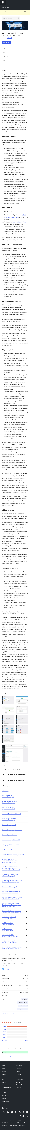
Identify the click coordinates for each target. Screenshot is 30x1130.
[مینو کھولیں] (27, 2)
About (3, 1066)
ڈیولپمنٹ (6, 60)
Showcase (19, 1066)
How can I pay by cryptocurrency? (12, 830)
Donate (19, 1085)
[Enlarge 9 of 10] (12, 737)
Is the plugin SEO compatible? (10, 845)
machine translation (23, 1005)
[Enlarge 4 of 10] (26, 708)
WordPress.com (7, 1093)
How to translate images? (9, 887)
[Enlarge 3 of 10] (12, 708)
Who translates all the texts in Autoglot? (8, 796)
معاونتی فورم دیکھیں (9, 1056)
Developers (5, 1085)
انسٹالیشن (6, 56)
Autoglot (9, 38)
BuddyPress (6, 1101)
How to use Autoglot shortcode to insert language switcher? (11, 892)
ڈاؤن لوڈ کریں (6, 42)
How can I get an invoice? (9, 835)
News (3, 1068)
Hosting (4, 1071)
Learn (3, 1079)
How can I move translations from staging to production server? (12, 947)
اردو (7, 1108)
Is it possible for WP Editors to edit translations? (10, 935)
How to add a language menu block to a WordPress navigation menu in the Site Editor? (11, 905)
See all (26, 1040)
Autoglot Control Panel (19, 222)
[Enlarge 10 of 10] (26, 746)
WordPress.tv (6, 1087)
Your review (5, 1040)
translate (26, 1008)
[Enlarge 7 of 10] (12, 727)
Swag (18, 1087)
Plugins (18, 1071)
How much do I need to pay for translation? (8, 808)
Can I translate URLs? (8, 850)
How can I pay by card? (9, 825)
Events (18, 1082)
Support (4, 1082)
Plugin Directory (6, 7)
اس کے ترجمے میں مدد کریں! (15, 12)
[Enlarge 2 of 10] (26, 698)
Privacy (4, 1074)
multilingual (19, 1008)
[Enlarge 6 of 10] (26, 717)
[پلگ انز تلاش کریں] (18, 18)
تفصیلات (5, 48)
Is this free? (5, 791)
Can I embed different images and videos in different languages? (12, 881)
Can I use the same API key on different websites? (9, 941)
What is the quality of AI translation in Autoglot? (9, 917)
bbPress (5, 1098)
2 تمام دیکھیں (24, 995)
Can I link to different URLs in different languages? (10, 875)
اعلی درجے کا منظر (8, 1013)
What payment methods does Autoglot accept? (9, 819)
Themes (18, 1068)
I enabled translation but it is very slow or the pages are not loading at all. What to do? (11, 868)
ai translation (25, 999)
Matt (4, 1095)
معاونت (5, 64)
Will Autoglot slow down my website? (13, 855)
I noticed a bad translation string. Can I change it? (9, 802)
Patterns (18, 1074)
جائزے (5, 52)
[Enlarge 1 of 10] (12, 698)
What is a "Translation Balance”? (11, 814)
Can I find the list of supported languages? (8, 923)
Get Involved (20, 1079)
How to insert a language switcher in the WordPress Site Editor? (12, 898)
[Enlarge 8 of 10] (26, 727)
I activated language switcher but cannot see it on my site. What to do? (9, 861)
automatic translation (23, 1002)
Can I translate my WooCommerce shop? (8, 929)
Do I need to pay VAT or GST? (11, 840)
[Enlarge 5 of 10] (12, 717)
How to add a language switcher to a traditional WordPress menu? (11, 911)
